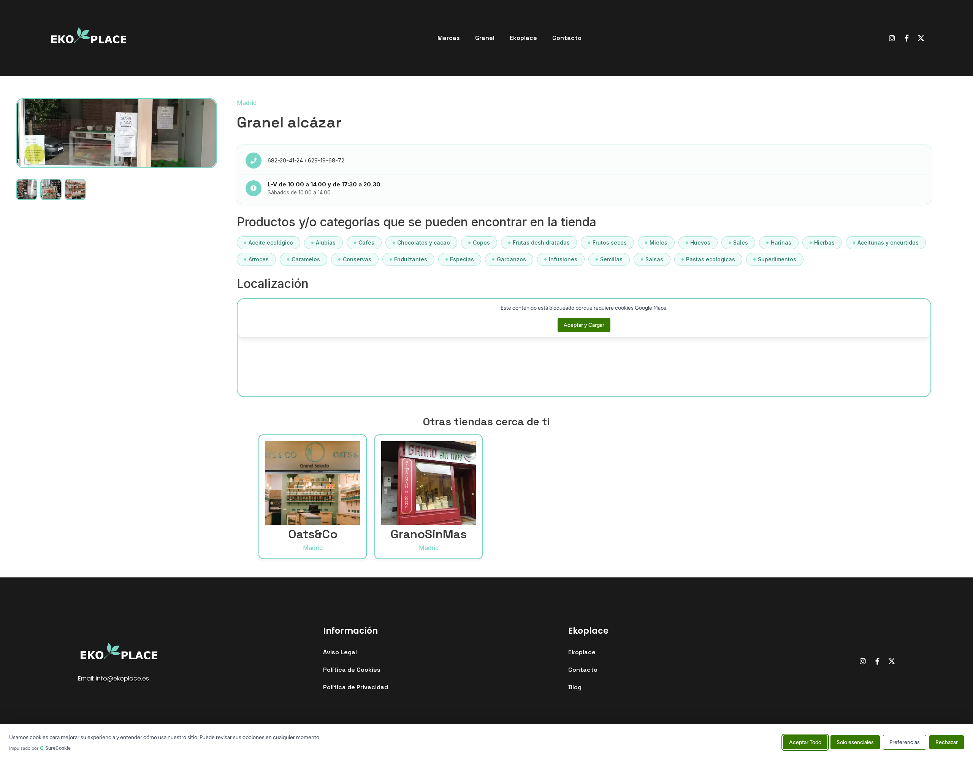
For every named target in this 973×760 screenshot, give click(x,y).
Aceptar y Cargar (584, 325)
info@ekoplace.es (122, 678)
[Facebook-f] (906, 38)
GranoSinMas (428, 534)
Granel (484, 38)
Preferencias (904, 742)
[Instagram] (892, 38)
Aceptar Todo (805, 742)
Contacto (567, 38)
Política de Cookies (351, 670)
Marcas (448, 38)
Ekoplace (523, 38)
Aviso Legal (340, 652)
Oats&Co (313, 534)
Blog (575, 687)
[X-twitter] (921, 38)
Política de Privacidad (355, 687)
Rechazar (946, 742)
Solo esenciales (855, 742)
